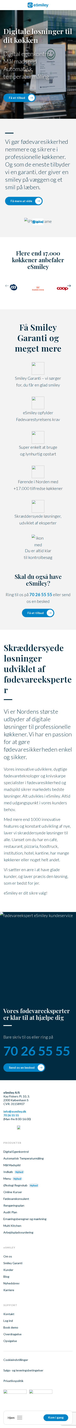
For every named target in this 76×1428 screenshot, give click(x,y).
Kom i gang (56, 1417)
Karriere (8, 1290)
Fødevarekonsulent (16, 1198)
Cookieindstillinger (15, 1360)
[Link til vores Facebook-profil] (12, 1128)
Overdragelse (12, 1334)
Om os (7, 1256)
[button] (69, 286)
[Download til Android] (40, 1393)
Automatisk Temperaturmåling (23, 1158)
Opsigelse (10, 1341)
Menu (7, 1178)
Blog (6, 1276)
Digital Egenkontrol (16, 1151)
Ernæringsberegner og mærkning (24, 1219)
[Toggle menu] (19, 1417)
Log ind (8, 1320)
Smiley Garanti (12, 1263)
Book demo (10, 1327)
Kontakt (8, 1314)
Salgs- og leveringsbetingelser (23, 1370)
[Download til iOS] (15, 1393)
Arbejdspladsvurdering (18, 1232)
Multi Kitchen (12, 1225)
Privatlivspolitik (13, 1381)
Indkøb (8, 1172)
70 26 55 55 (40, 594)
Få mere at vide (21, 201)
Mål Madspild (11, 1165)
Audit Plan (10, 1212)
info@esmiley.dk (14, 1111)
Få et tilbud (17, 97)
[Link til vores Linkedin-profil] (5, 1128)
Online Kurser (12, 1192)
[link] (38, 5)
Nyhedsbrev (11, 1283)
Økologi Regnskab (15, 1185)
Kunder (8, 1270)
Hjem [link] (11, 1417)
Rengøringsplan (13, 1205)
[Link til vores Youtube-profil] (18, 1127)
